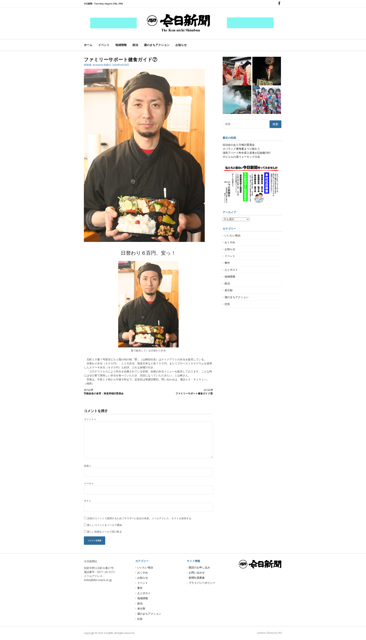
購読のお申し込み (199, 567)
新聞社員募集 (197, 577)
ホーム (88, 45)
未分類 (229, 290)
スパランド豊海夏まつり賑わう (241, 148)
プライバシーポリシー (202, 582)
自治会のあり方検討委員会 (239, 144)
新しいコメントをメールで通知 (104, 525)
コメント (90, 419)
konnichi (98, 64)
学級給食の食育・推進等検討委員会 (104, 392)
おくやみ (230, 242)
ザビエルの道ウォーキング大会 (241, 156)
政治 (135, 45)
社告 (227, 304)
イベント (104, 45)
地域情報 (121, 45)
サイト (87, 500)
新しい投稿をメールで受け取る (104, 531)
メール (88, 483)
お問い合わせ (197, 572)
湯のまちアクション (157, 45)
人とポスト (231, 269)
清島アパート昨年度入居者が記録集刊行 (247, 152)
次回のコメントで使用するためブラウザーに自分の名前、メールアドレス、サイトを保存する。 (140, 518)
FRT (280, 633)
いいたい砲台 (233, 235)
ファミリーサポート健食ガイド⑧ (194, 392)
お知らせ (181, 45)
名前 (87, 465)
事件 (227, 262)
